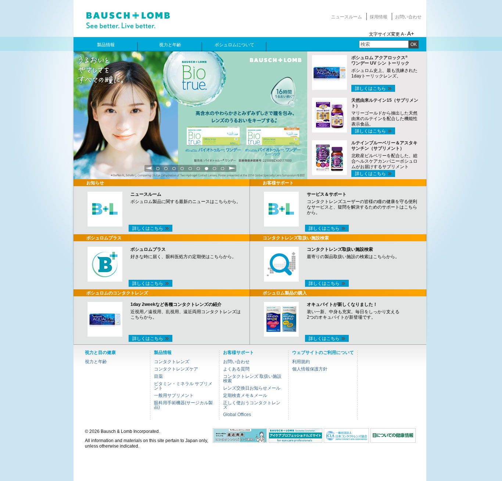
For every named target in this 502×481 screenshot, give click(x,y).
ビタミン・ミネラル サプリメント (183, 386)
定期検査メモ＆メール (245, 395)
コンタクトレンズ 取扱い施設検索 (252, 378)
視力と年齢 (96, 361)
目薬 (158, 376)
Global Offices (237, 414)
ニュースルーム (346, 17)
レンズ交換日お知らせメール (251, 388)
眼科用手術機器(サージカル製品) (183, 405)
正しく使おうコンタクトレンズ (251, 405)
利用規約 (301, 361)
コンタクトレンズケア (176, 369)
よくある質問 (236, 369)
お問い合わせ (408, 17)
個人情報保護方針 (309, 369)
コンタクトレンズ (171, 361)
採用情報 (378, 17)
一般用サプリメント (174, 395)
